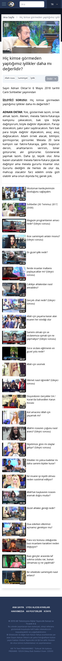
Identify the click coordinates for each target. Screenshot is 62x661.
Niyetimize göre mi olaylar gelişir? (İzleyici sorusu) (41, 445)
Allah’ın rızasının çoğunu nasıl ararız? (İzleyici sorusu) (42, 430)
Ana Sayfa (8, 17)
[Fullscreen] (56, 50)
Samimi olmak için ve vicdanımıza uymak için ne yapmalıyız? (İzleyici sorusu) (41, 335)
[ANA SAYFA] (11, 4)
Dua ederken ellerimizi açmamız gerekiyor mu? (39, 525)
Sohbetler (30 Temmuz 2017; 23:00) (42, 206)
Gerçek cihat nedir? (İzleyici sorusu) (41, 302)
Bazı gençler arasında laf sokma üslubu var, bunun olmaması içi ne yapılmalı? (40, 559)
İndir (50, 78)
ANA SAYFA (18, 607)
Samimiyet (23, 78)
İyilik (33, 78)
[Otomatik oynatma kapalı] (6, 50)
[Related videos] (6, 25)
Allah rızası (10, 78)
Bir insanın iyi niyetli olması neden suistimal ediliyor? (41, 477)
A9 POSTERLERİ (34, 611)
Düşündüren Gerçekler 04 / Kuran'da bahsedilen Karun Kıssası (41, 399)
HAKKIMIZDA (17, 611)
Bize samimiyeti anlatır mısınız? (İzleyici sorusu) (43, 238)
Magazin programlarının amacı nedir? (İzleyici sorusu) (43, 222)
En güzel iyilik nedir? (37, 252)
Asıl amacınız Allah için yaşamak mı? (38, 414)
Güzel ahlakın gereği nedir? (41, 508)
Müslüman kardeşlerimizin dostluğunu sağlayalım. (41, 190)
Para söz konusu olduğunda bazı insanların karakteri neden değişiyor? (43, 543)
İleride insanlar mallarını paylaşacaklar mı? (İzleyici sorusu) (40, 271)
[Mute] (11, 46)
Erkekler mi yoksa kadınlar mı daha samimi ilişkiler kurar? (42, 461)
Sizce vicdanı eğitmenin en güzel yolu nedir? (41, 350)
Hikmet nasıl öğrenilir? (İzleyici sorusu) (42, 382)
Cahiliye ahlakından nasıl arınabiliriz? (39, 286)
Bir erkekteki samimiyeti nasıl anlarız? (42, 573)
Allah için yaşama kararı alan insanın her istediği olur (42, 318)
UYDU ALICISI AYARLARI (38, 607)
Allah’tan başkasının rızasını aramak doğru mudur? (41, 493)
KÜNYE (47, 611)
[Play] (5, 45)
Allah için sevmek (36, 364)
